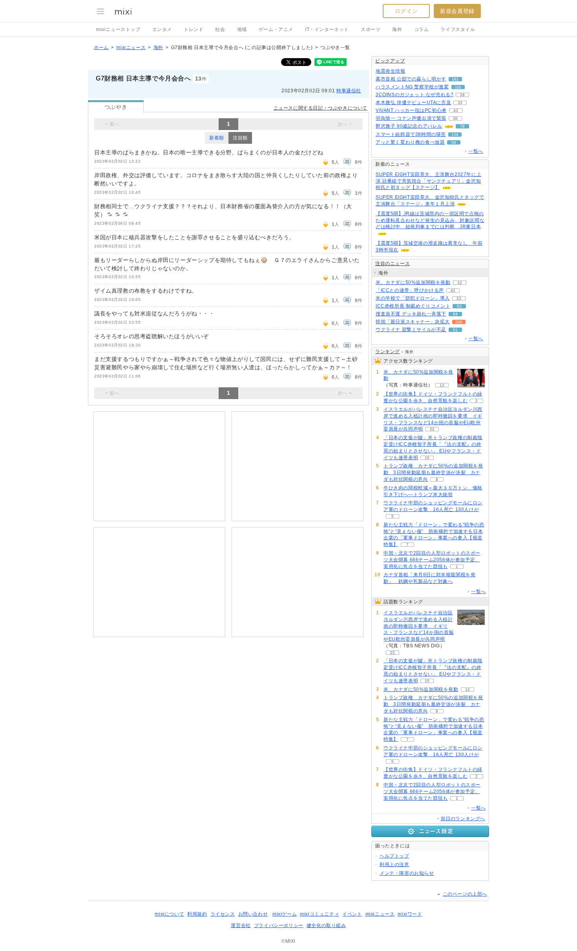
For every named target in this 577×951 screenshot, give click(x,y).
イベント (352, 914)
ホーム (101, 47)
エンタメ (162, 29)
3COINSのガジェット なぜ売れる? (414, 94)
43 (455, 110)
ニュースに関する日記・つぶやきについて (320, 108)
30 (455, 118)
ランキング (387, 351)
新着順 (216, 138)
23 (458, 298)
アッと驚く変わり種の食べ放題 (410, 142)
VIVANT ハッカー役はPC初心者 (411, 110)
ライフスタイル (457, 29)
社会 (220, 29)
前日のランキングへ (463, 818)
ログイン (406, 11)
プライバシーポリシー (278, 925)
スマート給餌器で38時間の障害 (411, 134)
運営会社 (240, 925)
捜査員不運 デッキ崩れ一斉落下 (411, 314)
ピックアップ (390, 61)
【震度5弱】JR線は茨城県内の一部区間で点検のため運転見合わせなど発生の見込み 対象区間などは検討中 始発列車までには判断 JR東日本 (430, 220)
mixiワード (410, 914)
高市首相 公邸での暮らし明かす (411, 79)
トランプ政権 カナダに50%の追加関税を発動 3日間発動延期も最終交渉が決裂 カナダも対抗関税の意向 (433, 472)
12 (459, 282)
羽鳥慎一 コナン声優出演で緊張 (411, 118)
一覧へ (475, 151)
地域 (242, 29)
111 (458, 87)
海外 (397, 29)
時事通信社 (348, 90)
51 (455, 330)
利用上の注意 (394, 864)
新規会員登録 (457, 11)
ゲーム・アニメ (276, 29)
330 (458, 322)
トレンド (193, 29)
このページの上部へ (465, 894)
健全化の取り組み (326, 925)
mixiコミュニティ (319, 914)
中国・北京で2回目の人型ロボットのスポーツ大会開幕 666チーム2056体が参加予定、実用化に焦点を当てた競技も (431, 559)
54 (453, 142)
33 (460, 103)
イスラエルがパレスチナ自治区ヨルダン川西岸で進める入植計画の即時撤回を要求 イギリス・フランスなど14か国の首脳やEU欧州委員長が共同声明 (418, 626)
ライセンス (222, 914)
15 (427, 458)
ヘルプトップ (394, 856)
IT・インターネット (327, 29)
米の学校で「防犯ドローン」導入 (413, 298)
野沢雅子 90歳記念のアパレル (409, 126)
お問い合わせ (253, 914)
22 (432, 429)
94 (455, 314)
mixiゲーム (284, 914)
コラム (421, 29)
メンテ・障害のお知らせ (407, 873)
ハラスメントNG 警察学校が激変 (412, 87)
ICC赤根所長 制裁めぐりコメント (413, 306)
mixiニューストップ (118, 29)
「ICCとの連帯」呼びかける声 (410, 290)
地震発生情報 (390, 71)
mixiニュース (131, 47)
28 (462, 95)
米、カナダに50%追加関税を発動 (413, 282)
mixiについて (169, 914)
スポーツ (370, 29)
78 (462, 126)
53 (459, 306)
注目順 (240, 138)
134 (454, 134)
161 (455, 79)
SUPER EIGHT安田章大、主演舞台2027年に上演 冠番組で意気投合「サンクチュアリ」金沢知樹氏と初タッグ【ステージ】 (428, 181)
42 (453, 290)
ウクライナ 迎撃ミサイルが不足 (411, 329)
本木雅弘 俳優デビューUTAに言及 (413, 102)
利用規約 (197, 914)
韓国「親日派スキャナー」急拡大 (413, 321)
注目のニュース (392, 263)
